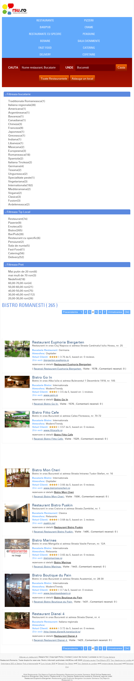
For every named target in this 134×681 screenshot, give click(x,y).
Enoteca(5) (15, 226)
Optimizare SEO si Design (11, 664)
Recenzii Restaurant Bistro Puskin (53, 531)
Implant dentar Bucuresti (111, 664)
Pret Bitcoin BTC (103, 660)
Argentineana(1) (18, 112)
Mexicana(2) (16, 147)
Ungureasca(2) (17, 173)
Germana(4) (16, 166)
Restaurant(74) (17, 219)
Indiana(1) (14, 139)
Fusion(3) (14, 200)
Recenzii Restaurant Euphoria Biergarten (58, 368)
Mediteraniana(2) (19, 189)
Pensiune (89, 34)
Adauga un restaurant (28, 657)
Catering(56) (16, 253)
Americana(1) (17, 108)
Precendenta (71, 312)
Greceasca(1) (16, 135)
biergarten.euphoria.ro (56, 360)
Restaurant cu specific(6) (24, 238)
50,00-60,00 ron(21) (20, 287)
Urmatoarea (115, 312)
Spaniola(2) (15, 158)
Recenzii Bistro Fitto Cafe (49, 438)
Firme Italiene (109, 657)
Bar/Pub (45, 27)
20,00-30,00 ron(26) (20, 298)
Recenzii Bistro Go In (46, 403)
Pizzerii (89, 20)
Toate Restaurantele (54, 78)
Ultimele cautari (89, 660)
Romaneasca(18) (19, 154)
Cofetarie (89, 54)
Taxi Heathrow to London (121, 660)
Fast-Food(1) (16, 249)
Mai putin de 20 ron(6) (22, 271)
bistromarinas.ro (52, 558)
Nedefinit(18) (16, 279)
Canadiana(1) (17, 120)
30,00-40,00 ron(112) (21, 294)
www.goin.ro (50, 395)
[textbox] (40, 67)
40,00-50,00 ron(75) (20, 290)
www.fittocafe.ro (52, 430)
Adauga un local (82, 78)
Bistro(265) (15, 230)
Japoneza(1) (16, 131)
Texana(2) (14, 170)
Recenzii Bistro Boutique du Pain (53, 601)
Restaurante (45, 20)
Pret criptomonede (30, 664)
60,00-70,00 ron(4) (20, 283)
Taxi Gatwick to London (87, 664)
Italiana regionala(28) (22, 105)
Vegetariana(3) (17, 181)
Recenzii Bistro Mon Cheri (49, 496)
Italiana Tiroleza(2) (20, 162)
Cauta (13, 67)
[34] (127, 312)
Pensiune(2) (16, 241)
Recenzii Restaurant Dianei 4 (51, 640)
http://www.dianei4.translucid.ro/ (61, 631)
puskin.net (49, 523)
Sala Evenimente (89, 41)
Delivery (45, 54)
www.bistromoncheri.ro (56, 488)
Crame (89, 27)
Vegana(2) (15, 193)
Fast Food (45, 47)
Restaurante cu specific (45, 34)
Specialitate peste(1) (21, 177)
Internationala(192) (20, 185)
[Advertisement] (43, 321)
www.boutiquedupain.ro (56, 593)
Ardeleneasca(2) (18, 204)
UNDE (69, 67)
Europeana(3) (17, 151)
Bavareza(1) (16, 116)
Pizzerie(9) (14, 222)
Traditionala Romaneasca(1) (26, 101)
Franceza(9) (15, 128)
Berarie (45, 41)
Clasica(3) (14, 196)
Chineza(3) (15, 124)
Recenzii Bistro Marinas (48, 566)
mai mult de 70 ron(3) (22, 275)
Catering (89, 47)
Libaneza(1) (15, 143)
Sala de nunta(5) (19, 245)
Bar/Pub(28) (16, 234)
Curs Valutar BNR (48, 664)
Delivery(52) (16, 257)
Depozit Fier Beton (65, 664)
